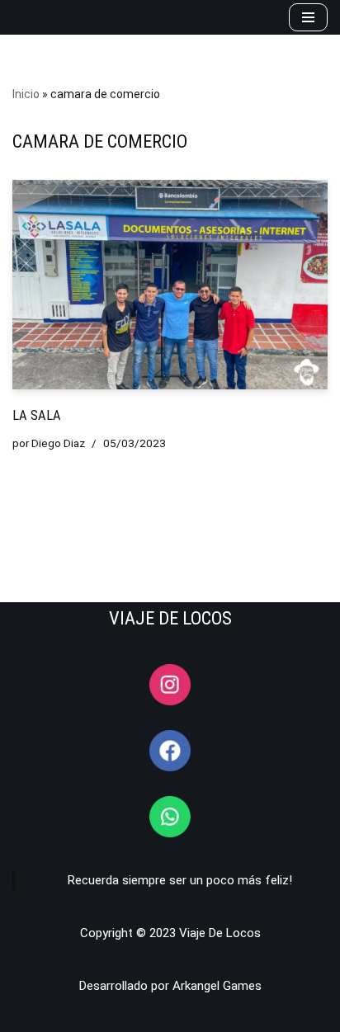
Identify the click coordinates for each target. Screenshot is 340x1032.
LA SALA (36, 415)
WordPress (185, 1015)
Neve (26, 1015)
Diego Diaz (58, 443)
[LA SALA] (170, 285)
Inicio (26, 94)
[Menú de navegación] (308, 17)
